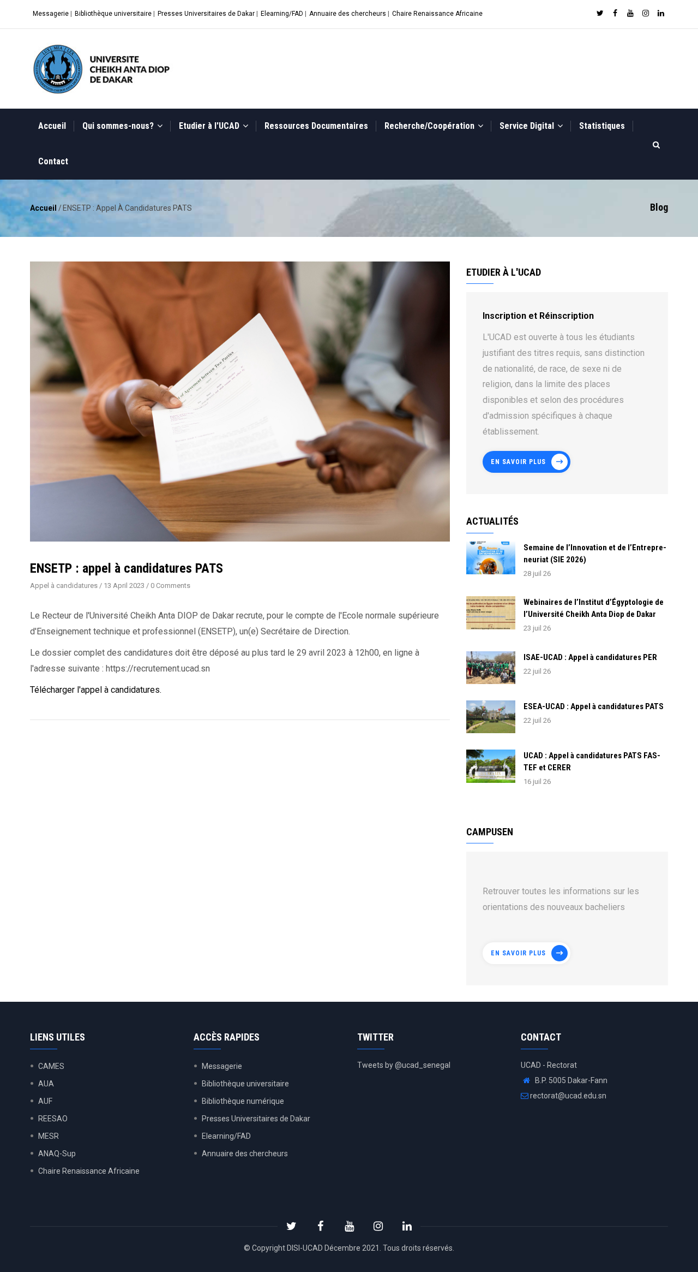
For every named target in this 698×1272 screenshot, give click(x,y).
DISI (293, 1248)
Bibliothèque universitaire (113, 13)
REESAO (53, 1118)
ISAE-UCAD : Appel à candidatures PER (590, 657)
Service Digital (528, 126)
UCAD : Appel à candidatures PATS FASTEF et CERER (592, 761)
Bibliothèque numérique (243, 1101)
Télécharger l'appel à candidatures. (95, 690)
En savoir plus (518, 462)
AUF (45, 1101)
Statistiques (602, 126)
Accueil (52, 126)
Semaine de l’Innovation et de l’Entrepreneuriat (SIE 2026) (595, 553)
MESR (48, 1136)
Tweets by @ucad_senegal (403, 1065)
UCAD (313, 1248)
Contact (53, 161)
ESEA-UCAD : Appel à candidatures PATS (594, 706)
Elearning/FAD (282, 13)
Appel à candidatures (64, 585)
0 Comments (170, 585)
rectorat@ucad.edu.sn (567, 1095)
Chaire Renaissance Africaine (437, 13)
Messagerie (51, 13)
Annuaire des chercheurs (347, 13)
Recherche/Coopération (430, 126)
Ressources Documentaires (316, 126)
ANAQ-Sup (57, 1153)
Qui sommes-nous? (119, 126)
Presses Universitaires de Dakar (206, 13)
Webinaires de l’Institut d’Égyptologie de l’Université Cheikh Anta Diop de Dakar (594, 608)
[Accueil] (103, 69)
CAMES (51, 1066)
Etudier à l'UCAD (210, 126)
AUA (46, 1083)
